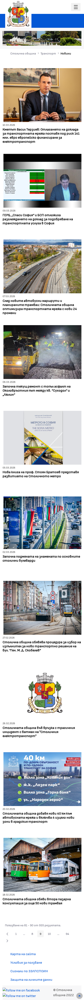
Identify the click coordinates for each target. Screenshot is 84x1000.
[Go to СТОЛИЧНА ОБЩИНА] (18, 14)
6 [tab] (71, 40)
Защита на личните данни (31, 979)
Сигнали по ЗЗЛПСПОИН (29, 971)
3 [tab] (58, 40)
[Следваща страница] (7, 940)
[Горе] (79, 996)
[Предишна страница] (7, 933)
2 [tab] (54, 40)
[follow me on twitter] (19, 995)
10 (50, 934)
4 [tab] (62, 40)
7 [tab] (75, 40)
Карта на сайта (23, 954)
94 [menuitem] (69, 934)
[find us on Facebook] (21, 990)
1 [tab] (49, 40)
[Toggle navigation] (76, 7)
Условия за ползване (26, 962)
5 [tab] (67, 40)
